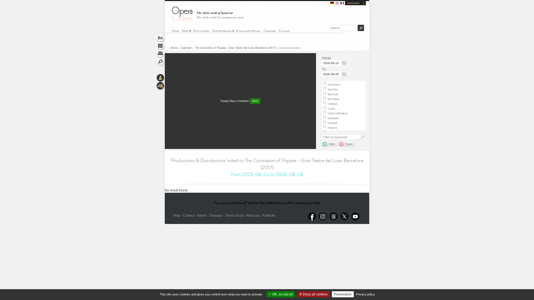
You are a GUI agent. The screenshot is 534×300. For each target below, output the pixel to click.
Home (174, 48)
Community (160, 86)
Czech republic (337, 113)
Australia (333, 84)
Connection (160, 78)
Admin (202, 215)
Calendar (186, 48)
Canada (332, 103)
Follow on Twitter (344, 216)
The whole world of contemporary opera (220, 17)
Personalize (343, 294)
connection (353, 3)
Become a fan (312, 216)
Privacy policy (365, 294)
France (332, 127)
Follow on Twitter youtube (355, 216)
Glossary (160, 54)
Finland (332, 123)
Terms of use (234, 215)
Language (160, 38)
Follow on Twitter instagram (322, 216)
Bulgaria (333, 99)
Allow (255, 101)
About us (252, 215)
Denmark (333, 118)
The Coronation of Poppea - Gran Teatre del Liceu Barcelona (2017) (235, 48)
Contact (188, 215)
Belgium (332, 94)
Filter (332, 144)
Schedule (160, 46)
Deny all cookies (314, 294)
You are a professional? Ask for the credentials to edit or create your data (267, 202)
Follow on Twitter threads (333, 216)
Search (160, 62)
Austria (332, 89)
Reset (349, 144)
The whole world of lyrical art (215, 13)
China (331, 108)
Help (176, 215)
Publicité (268, 215)
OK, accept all (282, 294)
